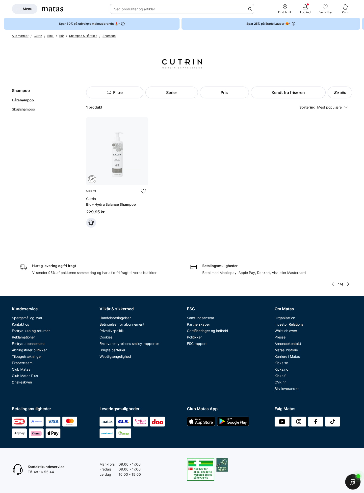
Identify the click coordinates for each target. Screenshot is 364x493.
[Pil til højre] (360, 24)
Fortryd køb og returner (31, 331)
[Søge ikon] (250, 9)
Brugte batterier (112, 350)
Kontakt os (20, 324)
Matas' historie (286, 350)
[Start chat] (353, 482)
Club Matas (21, 369)
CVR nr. (280, 382)
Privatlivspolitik (112, 331)
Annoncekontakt (288, 343)
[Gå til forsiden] (52, 9)
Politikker (194, 337)
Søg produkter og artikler (134, 9)
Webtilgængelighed (115, 356)
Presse (280, 337)
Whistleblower (286, 331)
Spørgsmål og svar (27, 318)
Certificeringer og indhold (207, 331)
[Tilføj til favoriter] (143, 191)
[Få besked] (91, 223)
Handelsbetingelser (115, 318)
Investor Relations (289, 324)
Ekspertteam (22, 363)
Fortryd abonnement (28, 343)
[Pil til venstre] (333, 284)
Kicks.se (281, 363)
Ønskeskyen (22, 382)
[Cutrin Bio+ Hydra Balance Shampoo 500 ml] (117, 172)
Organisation (285, 318)
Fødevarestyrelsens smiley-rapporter (129, 343)
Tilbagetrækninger (27, 356)
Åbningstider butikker (29, 350)
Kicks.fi (280, 376)
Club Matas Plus (25, 376)
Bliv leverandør (287, 388)
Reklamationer (23, 337)
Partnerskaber (198, 324)
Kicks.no (281, 369)
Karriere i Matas (287, 356)
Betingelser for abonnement (122, 324)
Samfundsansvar (200, 318)
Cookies (106, 337)
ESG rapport (197, 343)
